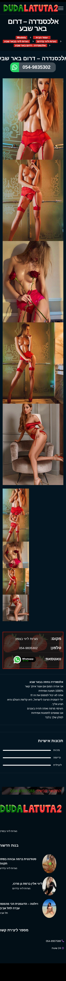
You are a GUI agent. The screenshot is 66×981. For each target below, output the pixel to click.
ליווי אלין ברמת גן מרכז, (27, 883)
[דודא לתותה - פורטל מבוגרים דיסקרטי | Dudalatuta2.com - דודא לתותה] (30, 8)
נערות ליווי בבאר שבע (16, 41)
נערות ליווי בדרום (46, 41)
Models (21, 37)
